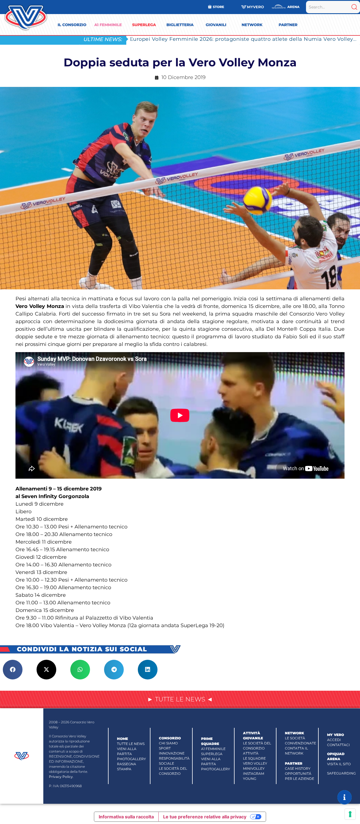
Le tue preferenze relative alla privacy (204, 817)
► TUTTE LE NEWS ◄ (180, 699)
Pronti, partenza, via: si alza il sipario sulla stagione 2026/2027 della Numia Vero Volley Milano (245, 39)
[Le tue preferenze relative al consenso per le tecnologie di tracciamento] (350, 814)
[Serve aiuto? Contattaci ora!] (345, 797)
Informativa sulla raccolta (126, 817)
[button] (12, 669)
